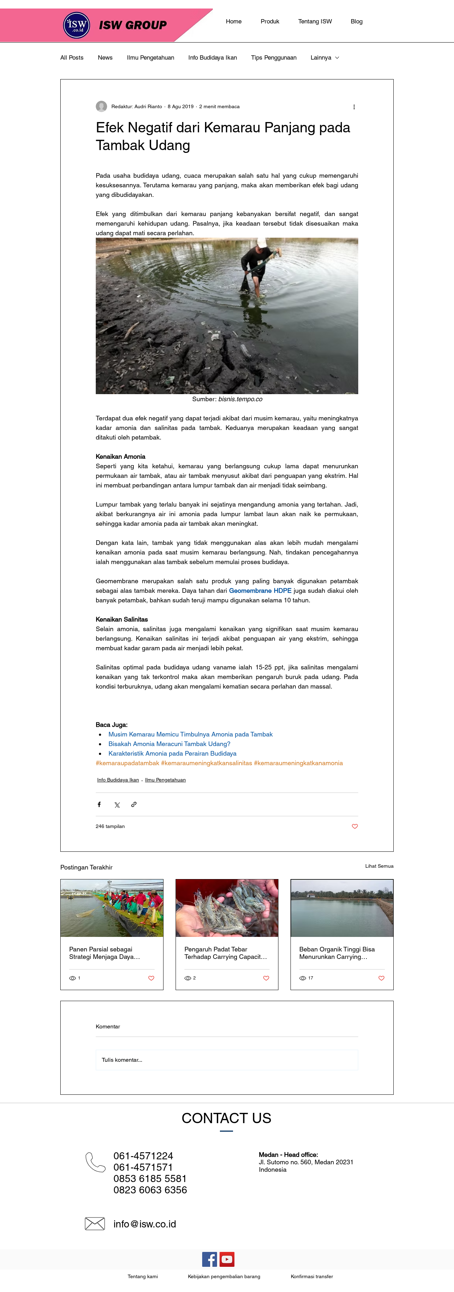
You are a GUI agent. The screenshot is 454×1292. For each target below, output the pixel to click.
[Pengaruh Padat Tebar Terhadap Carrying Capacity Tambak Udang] (227, 908)
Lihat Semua (379, 866)
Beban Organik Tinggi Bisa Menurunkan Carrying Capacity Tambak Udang (337, 952)
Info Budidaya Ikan (212, 57)
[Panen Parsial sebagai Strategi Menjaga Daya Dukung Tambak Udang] (112, 908)
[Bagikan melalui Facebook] (99, 804)
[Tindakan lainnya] (354, 106)
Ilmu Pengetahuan (150, 57)
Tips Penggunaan (274, 57)
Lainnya (321, 57)
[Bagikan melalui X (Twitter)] (116, 804)
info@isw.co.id (145, 1224)
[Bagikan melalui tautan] (134, 804)
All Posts (72, 57)
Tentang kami (143, 1276)
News (105, 57)
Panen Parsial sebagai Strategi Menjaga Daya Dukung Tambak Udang (102, 952)
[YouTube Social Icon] (227, 1259)
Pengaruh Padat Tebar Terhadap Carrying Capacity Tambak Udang (224, 952)
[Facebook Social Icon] (209, 1259)
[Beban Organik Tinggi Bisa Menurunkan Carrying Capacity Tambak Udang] (342, 908)
